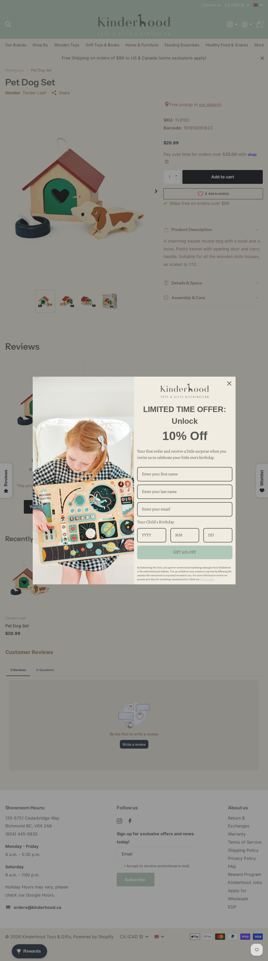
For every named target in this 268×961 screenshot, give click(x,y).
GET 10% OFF (184, 552)
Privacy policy (207, 579)
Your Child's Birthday (155, 522)
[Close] (229, 384)
